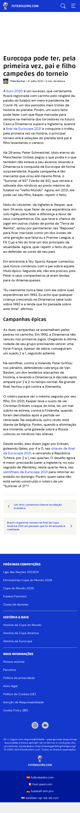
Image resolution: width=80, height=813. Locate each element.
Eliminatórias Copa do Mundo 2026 (27, 580)
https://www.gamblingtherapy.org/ (55, 746)
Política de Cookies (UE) (19, 694)
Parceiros (9, 670)
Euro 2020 (14, 91)
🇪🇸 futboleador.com (40, 777)
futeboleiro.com (24, 6)
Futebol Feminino (15, 596)
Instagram (35, 725)
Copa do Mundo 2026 (18, 588)
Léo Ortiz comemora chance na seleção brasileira (38, 506)
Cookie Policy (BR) (15, 710)
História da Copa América (21, 633)
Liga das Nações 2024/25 (21, 572)
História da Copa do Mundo (22, 625)
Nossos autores (14, 662)
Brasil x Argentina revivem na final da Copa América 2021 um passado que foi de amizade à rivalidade (36, 526)
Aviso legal (10, 686)
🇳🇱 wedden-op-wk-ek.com (40, 798)
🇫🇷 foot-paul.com (40, 784)
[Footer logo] (40, 761)
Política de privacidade (19, 678)
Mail (45, 725)
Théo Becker (17, 81)
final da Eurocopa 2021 (23, 128)
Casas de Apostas (15, 604)
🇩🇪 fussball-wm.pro (40, 791)
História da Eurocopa (17, 641)
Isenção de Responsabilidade (23, 702)
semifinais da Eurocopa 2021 (25, 472)
